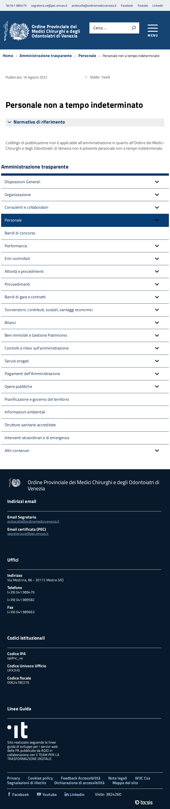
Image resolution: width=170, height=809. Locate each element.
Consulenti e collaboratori (26, 207)
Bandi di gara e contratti (25, 297)
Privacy (13, 778)
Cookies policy (40, 778)
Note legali (117, 778)
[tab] (85, 122)
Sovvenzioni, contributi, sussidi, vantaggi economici (49, 310)
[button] (157, 182)
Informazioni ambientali (25, 412)
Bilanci (10, 323)
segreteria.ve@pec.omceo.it (27, 533)
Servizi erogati (17, 361)
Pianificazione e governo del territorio (37, 399)
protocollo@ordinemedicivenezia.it (33, 521)
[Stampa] (133, 27)
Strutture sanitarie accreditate (30, 425)
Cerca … (99, 28)
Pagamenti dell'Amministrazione (32, 374)
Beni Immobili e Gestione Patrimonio (36, 335)
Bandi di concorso (20, 233)
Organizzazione (18, 195)
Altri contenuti (17, 451)
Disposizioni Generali (22, 182)
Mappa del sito (125, 783)
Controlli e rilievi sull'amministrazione (37, 348)
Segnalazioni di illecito (26, 783)
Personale (13, 220)
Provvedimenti (17, 284)
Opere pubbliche (18, 386)
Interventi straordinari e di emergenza (37, 438)
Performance (16, 246)
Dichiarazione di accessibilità (79, 783)
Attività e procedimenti (24, 271)
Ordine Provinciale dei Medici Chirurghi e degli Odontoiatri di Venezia (56, 31)
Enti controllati (17, 258)
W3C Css (142, 778)
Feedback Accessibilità (80, 778)
